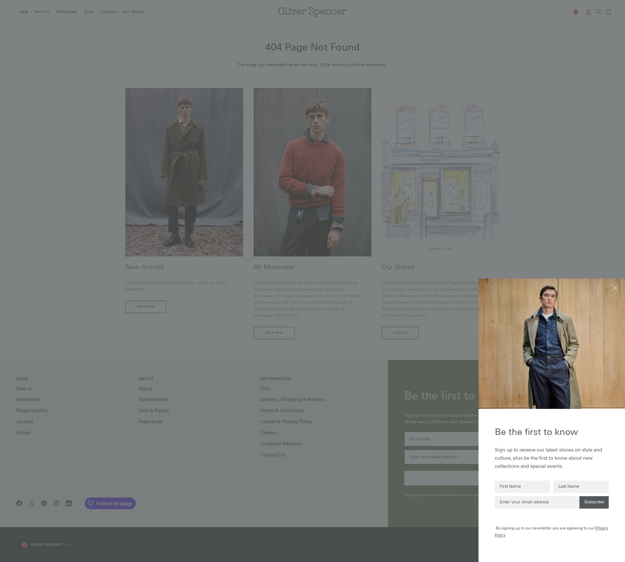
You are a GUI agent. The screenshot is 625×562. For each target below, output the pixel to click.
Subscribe (594, 502)
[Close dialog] (616, 287)
